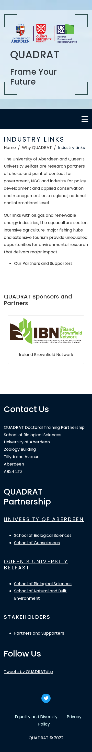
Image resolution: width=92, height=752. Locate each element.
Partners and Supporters (39, 633)
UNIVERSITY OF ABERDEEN (44, 519)
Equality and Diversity (36, 717)
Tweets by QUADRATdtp (28, 672)
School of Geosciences (37, 543)
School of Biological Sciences (43, 535)
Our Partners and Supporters (43, 263)
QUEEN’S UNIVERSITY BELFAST (36, 564)
